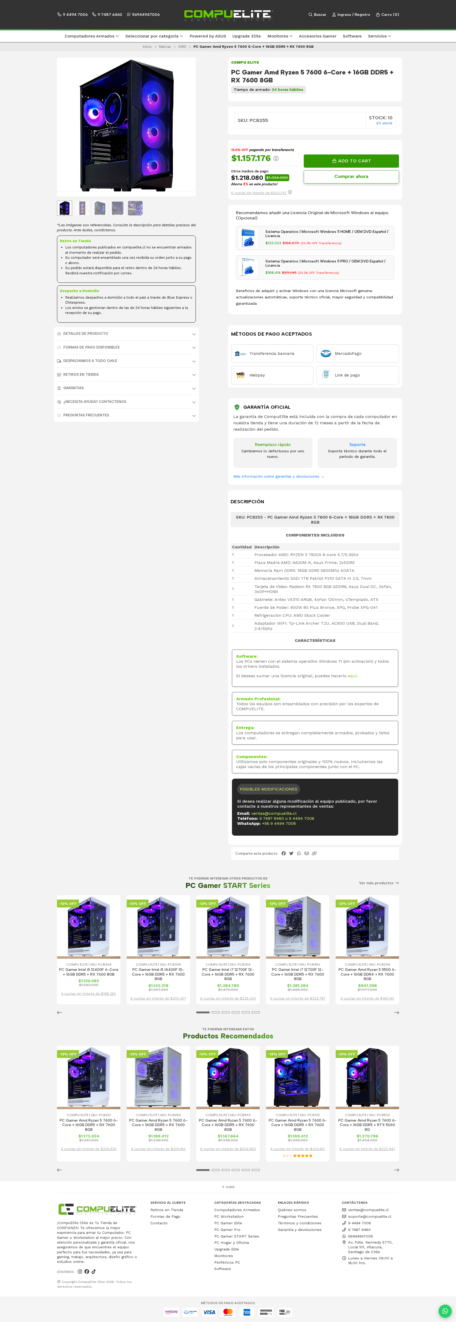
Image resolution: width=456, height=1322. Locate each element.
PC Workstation (229, 1216)
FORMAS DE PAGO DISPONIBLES (91, 347)
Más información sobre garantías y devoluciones (278, 476)
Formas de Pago (165, 1216)
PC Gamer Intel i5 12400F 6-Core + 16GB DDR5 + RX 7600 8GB (88, 972)
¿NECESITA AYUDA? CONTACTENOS (94, 402)
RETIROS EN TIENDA (81, 375)
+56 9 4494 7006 (279, 823)
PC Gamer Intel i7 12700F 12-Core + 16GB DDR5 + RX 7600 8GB (228, 974)
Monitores (223, 1256)
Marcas (165, 46)
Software (222, 1269)
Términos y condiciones (299, 1223)
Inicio (147, 46)
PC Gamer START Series (236, 1236)
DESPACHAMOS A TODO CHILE (90, 361)
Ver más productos (377, 883)
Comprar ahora (351, 176)
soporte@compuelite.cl (369, 1216)
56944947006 (145, 14)
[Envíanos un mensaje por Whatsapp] (445, 1311)
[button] (92, 36)
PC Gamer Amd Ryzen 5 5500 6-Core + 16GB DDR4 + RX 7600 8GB (367, 974)
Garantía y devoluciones (300, 1229)
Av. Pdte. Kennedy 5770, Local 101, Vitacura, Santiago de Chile (370, 1247)
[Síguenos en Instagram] (80, 1271)
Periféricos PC (227, 1262)
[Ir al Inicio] (228, 14)
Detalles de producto (85, 334)
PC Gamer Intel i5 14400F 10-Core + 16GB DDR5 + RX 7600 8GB (158, 974)
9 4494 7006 (75, 14)
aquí (352, 675)
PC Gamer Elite (228, 1223)
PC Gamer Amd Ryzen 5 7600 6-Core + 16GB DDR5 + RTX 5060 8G (367, 1125)
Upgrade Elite (226, 1249)
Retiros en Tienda (166, 1210)
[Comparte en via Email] (306, 853)
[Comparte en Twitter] (291, 853)
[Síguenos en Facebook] (87, 1271)
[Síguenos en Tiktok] (94, 1271)
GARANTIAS (73, 388)
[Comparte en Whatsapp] (299, 853)
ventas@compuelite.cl (274, 813)
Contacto (159, 1223)
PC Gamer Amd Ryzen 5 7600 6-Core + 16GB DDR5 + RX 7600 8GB (89, 1125)
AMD (182, 46)
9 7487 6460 (109, 14)
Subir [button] (230, 1187)
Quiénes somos (292, 1210)
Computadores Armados (237, 1210)
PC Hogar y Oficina (231, 1242)
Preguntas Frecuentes (86, 415)
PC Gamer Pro (227, 1229)
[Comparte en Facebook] (283, 853)
